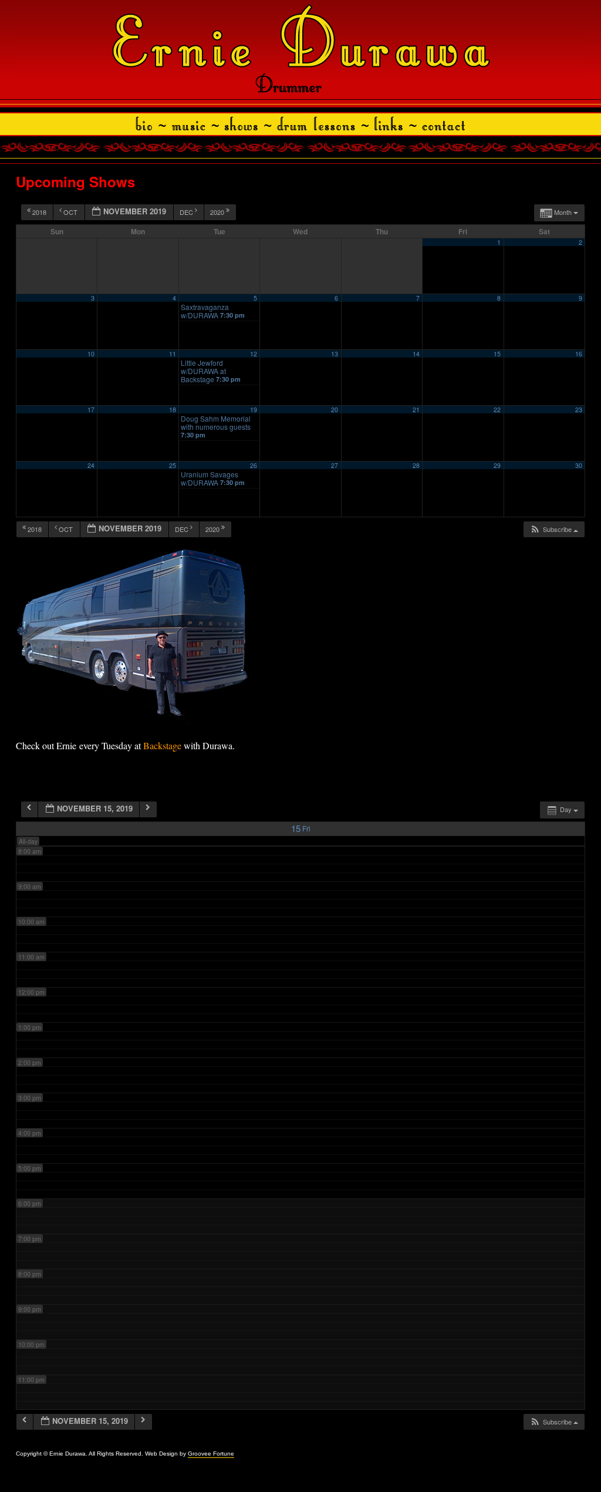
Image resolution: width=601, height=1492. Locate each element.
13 (334, 353)
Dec (187, 212)
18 (172, 409)
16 (578, 353)
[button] (554, 529)
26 (253, 465)
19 (253, 409)
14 (416, 353)
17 (90, 409)
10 (90, 353)
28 (416, 465)
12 (253, 353)
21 (416, 409)
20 (334, 409)
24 (90, 465)
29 (497, 465)
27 (334, 465)
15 (497, 353)
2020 (218, 212)
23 (578, 409)
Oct (70, 212)
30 (578, 465)
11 (172, 353)
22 (497, 409)
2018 (39, 212)
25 (172, 465)
